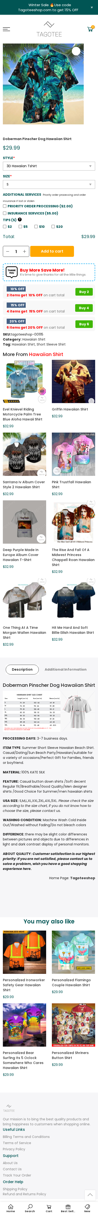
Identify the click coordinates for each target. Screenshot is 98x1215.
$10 (42, 226)
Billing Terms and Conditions (26, 1136)
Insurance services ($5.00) (33, 213)
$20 (59, 226)
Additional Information (66, 669)
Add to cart (52, 251)
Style (9, 158)
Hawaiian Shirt (33, 339)
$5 (25, 226)
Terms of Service (17, 1143)
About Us (10, 1163)
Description (22, 669)
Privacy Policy (14, 1149)
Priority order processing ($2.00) (40, 206)
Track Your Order (17, 1175)
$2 (10, 226)
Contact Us (12, 1169)
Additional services (22, 194)
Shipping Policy (15, 1189)
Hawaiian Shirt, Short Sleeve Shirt (39, 344)
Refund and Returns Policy (24, 1194)
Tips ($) (12, 220)
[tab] (22, 669)
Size (7, 176)
